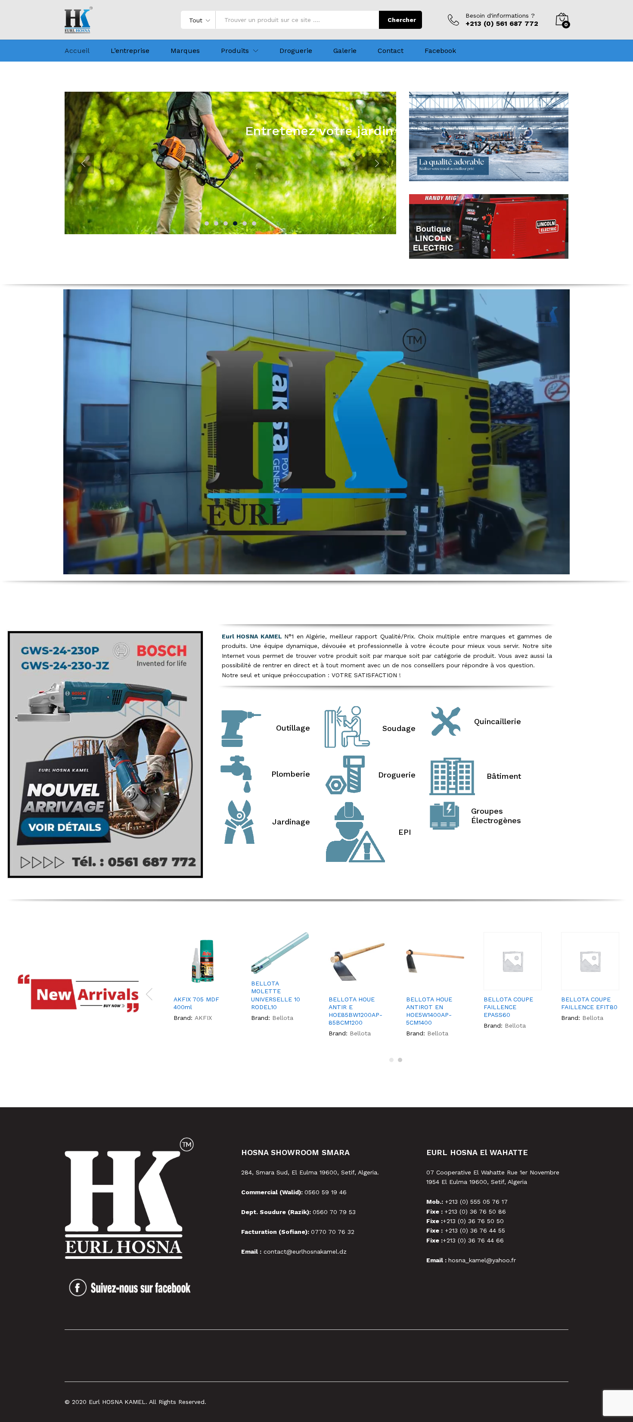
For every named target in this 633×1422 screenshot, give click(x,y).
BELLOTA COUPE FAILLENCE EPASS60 (508, 1007)
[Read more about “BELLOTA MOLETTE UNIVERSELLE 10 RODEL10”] (255, 964)
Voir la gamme (324, 155)
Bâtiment (504, 776)
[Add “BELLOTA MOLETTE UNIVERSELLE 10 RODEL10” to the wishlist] (281, 964)
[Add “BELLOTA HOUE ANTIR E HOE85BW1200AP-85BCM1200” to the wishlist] (358, 980)
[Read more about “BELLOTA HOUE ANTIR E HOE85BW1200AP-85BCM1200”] (332, 980)
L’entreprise (130, 50)
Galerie (345, 50)
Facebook (440, 50)
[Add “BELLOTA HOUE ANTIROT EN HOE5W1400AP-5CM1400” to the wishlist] (436, 980)
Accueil (77, 50)
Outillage (293, 727)
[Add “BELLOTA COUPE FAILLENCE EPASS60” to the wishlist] (513, 980)
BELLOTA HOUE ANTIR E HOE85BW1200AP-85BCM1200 (355, 1011)
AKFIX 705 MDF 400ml (196, 1003)
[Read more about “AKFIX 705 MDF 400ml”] (177, 980)
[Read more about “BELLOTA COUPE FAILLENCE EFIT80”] (565, 980)
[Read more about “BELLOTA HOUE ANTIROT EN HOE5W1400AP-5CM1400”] (410, 980)
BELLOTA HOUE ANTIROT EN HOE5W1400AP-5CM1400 (429, 1011)
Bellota (282, 1017)
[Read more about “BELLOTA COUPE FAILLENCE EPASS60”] (487, 980)
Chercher (402, 19)
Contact (390, 50)
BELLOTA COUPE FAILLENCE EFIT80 (589, 1003)
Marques (185, 50)
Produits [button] (235, 50)
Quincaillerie (497, 721)
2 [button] (400, 1060)
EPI (404, 831)
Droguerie (295, 50)
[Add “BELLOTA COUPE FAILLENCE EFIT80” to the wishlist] (591, 980)
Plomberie (290, 773)
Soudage (399, 728)
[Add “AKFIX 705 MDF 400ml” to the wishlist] (203, 980)
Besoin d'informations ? (500, 15)
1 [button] (391, 1060)
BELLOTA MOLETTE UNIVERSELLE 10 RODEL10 (275, 995)
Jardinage (291, 821)
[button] (220, 980)
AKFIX (203, 1017)
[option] (203, 980)
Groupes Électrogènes (496, 815)
